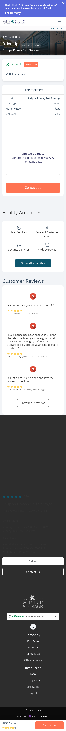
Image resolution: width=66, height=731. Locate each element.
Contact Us (33, 654)
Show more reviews (33, 403)
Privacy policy (33, 710)
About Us (33, 647)
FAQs (33, 674)
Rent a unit (57, 28)
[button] (33, 627)
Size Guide (33, 687)
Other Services (33, 660)
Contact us (33, 187)
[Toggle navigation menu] (60, 21)
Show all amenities (33, 263)
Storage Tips (33, 680)
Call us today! (13, 13)
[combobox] (33, 616)
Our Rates (33, 641)
